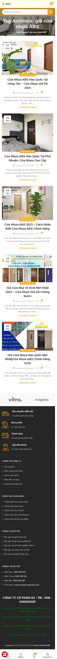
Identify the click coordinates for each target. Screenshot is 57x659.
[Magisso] (41, 399)
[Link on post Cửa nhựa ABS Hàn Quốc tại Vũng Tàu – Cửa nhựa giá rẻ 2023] (27, 58)
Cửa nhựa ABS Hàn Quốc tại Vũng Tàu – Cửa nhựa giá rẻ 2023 (27, 83)
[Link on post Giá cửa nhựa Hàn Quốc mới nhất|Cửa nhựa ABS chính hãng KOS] (27, 336)
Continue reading (27, 107)
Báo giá (24, 75)
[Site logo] (27, 4)
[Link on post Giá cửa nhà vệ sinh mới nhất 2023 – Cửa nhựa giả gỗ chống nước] (27, 268)
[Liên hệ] (5, 654)
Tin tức (31, 75)
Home (10, 32)
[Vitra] (15, 399)
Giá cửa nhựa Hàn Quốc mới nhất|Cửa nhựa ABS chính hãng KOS (27, 359)
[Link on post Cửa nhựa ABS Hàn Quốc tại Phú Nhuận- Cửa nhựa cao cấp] (27, 132)
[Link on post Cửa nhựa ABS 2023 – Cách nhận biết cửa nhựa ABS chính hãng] (27, 203)
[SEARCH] (50, 12)
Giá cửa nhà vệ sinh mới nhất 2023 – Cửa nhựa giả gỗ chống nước (27, 292)
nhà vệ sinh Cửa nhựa (25, 93)
